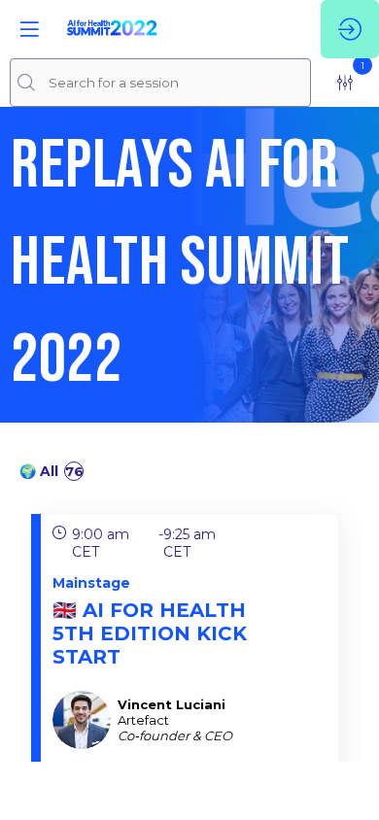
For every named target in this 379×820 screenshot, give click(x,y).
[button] (29, 29)
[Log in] (350, 29)
